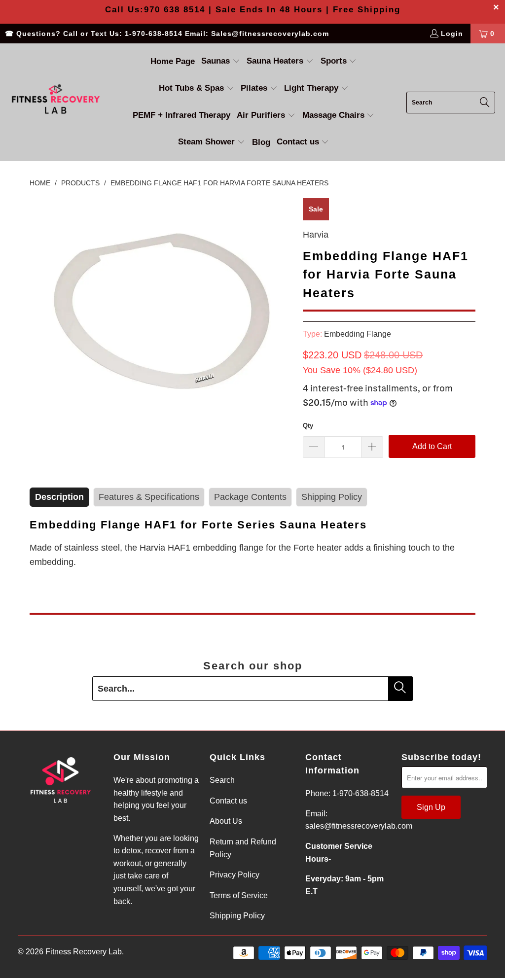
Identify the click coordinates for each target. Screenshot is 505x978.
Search (222, 780)
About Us (226, 821)
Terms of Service (239, 895)
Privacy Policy (234, 875)
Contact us (228, 801)
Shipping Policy (237, 915)
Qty (308, 425)
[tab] (59, 497)
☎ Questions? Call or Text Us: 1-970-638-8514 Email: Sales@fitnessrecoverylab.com (167, 33)
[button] (220, 61)
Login (452, 33)
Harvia (315, 235)
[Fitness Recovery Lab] (55, 102)
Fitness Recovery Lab (83, 951)
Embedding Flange (357, 333)
